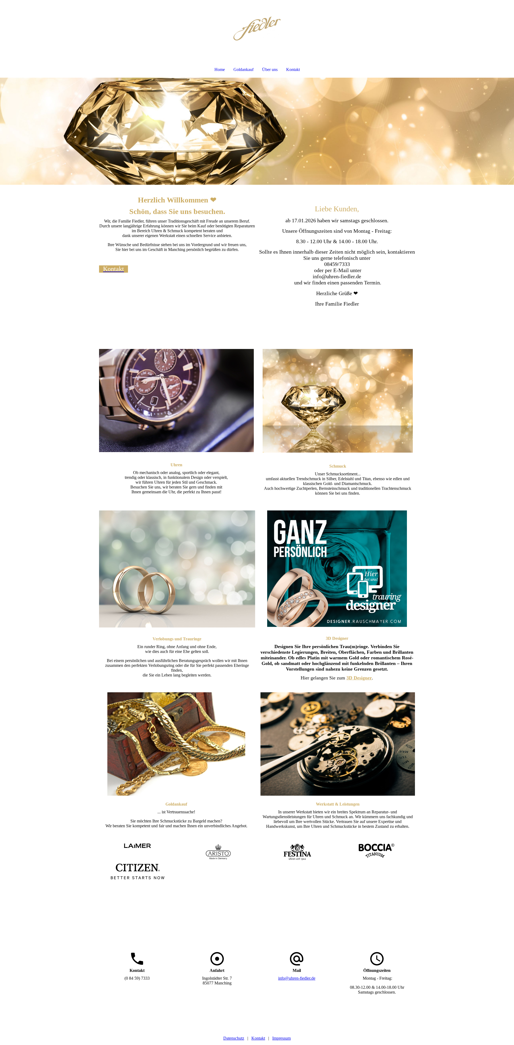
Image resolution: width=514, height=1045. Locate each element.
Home (219, 69)
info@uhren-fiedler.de (296, 978)
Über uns (270, 69)
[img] (257, 28)
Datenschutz (233, 1038)
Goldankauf (243, 69)
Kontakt (293, 69)
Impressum (281, 1038)
